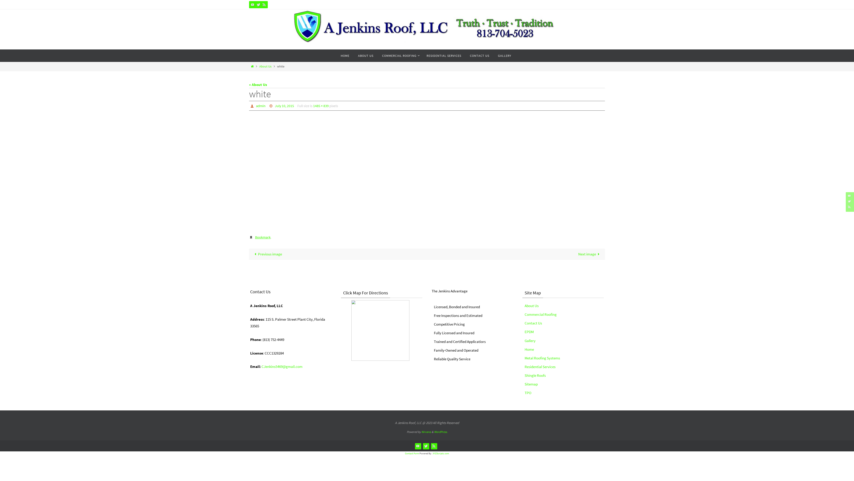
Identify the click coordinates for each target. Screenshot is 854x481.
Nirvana (426, 432)
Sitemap (531, 384)
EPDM (529, 331)
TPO (528, 392)
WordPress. (440, 432)
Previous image (270, 254)
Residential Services (540, 366)
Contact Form (412, 453)
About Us (265, 66)
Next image (587, 254)
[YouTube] (252, 4)
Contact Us (533, 323)
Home (529, 349)
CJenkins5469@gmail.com (282, 366)
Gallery (530, 340)
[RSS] (264, 4)
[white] (427, 173)
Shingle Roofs (535, 375)
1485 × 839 (321, 106)
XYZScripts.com (441, 453)
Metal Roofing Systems (542, 358)
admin (261, 106)
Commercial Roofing (541, 314)
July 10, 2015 (284, 106)
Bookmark (263, 237)
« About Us (258, 84)
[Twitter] (258, 4)
